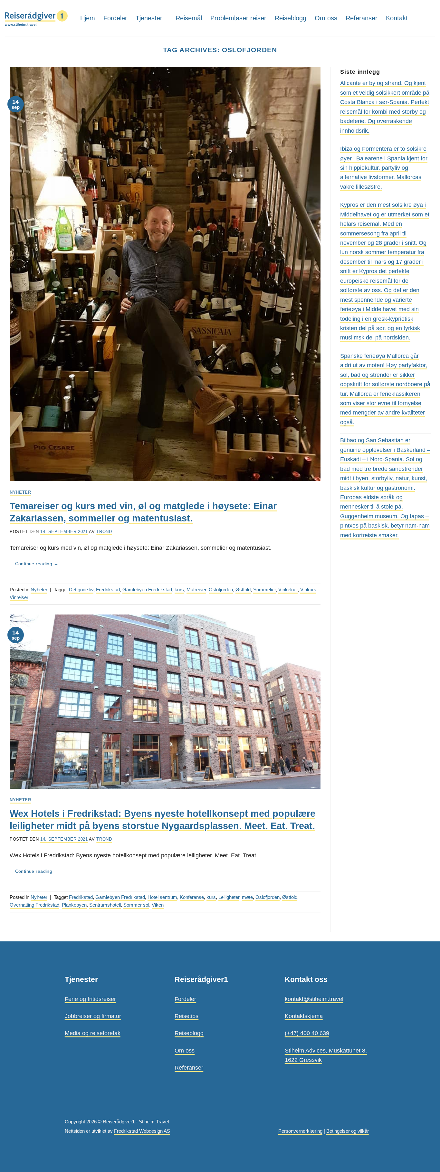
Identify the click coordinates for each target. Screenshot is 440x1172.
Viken (158, 905)
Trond (104, 531)
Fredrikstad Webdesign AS (142, 1131)
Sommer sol (136, 905)
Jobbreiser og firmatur (93, 1016)
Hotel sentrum (162, 897)
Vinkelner (288, 589)
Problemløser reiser (238, 18)
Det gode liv (81, 589)
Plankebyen (74, 905)
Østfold (243, 589)
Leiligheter (228, 897)
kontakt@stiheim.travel (314, 999)
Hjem (87, 18)
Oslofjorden (221, 589)
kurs (179, 589)
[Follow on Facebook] (430, 17)
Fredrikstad (108, 589)
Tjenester (149, 18)
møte (247, 897)
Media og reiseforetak (92, 1033)
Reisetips (186, 1016)
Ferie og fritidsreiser (90, 999)
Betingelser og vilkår (347, 1131)
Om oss (326, 18)
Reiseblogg (290, 18)
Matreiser (196, 589)
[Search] (418, 18)
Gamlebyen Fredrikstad (147, 589)
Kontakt (397, 18)
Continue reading (36, 563)
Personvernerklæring (300, 1131)
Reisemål (189, 18)
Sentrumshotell (105, 905)
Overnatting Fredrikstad (34, 905)
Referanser (362, 18)
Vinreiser (19, 597)
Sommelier (264, 589)
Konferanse (192, 897)
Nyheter (20, 492)
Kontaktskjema (304, 1016)
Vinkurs (308, 589)
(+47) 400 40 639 (307, 1033)
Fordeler (115, 18)
